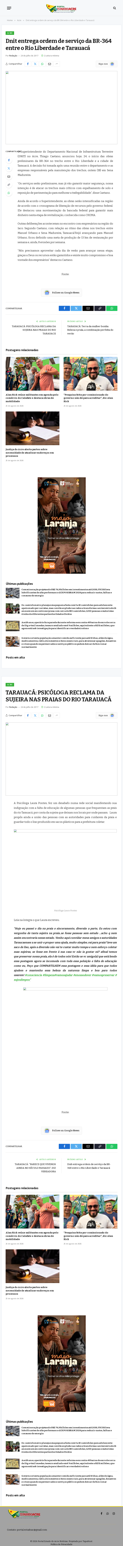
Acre (10, 33)
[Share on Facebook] (28, 64)
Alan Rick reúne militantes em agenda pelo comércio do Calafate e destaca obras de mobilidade (32, 398)
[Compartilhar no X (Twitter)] (35, 64)
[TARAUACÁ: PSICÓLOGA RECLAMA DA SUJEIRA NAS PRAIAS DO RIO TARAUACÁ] (61, 759)
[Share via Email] (49, 64)
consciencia (33, 975)
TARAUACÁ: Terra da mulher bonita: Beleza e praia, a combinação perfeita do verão (90, 330)
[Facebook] (9, 160)
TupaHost (87, 1541)
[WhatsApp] (9, 193)
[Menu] (9, 8)
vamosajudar (63, 975)
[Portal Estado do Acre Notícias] (61, 8)
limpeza (48, 975)
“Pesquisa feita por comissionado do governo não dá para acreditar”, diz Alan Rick (88, 398)
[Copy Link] (9, 184)
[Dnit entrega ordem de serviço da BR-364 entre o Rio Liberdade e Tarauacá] (61, 107)
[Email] (9, 176)
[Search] (114, 8)
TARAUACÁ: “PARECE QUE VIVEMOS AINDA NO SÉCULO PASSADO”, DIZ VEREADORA (35, 1168)
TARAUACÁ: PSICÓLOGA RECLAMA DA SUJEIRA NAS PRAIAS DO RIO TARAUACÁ (34, 330)
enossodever (82, 975)
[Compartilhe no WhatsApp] (42, 64)
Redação (13, 55)
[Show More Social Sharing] (56, 64)
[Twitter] (9, 168)
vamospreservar (103, 975)
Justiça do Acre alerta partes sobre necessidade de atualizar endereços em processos (30, 452)
